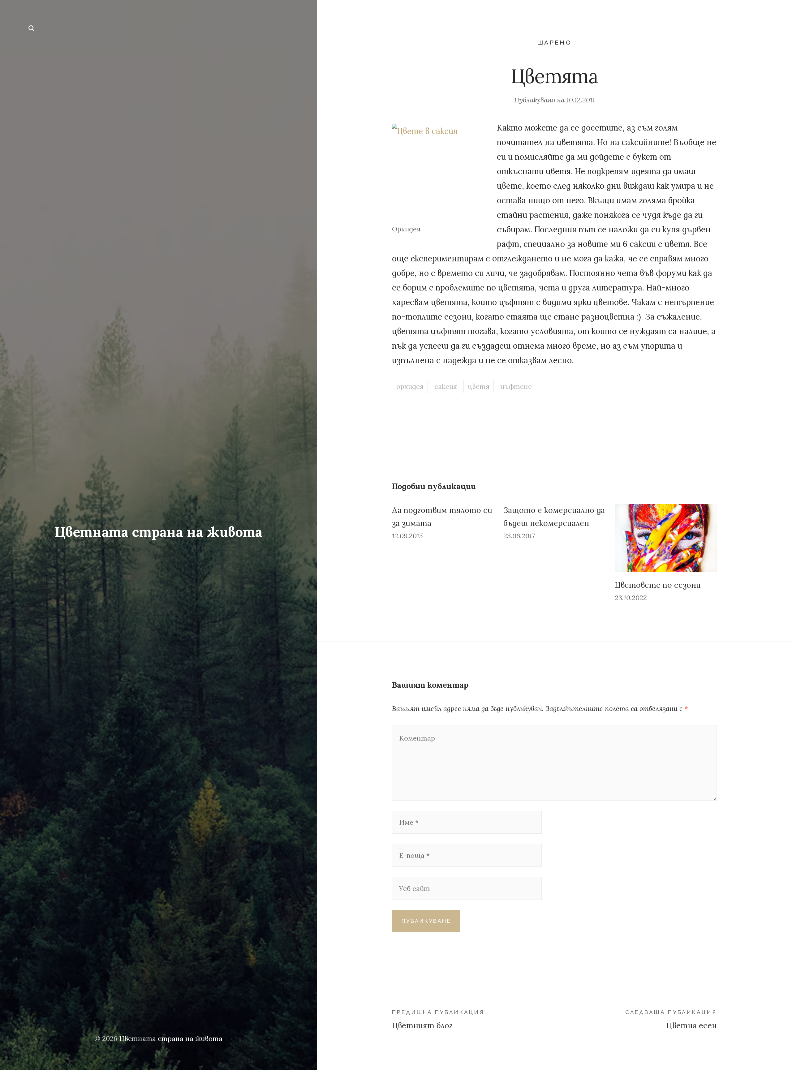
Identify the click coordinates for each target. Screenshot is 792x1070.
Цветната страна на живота (158, 531)
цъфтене (516, 386)
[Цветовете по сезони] (666, 538)
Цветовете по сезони (658, 585)
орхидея (410, 386)
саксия (445, 386)
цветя (478, 386)
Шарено (554, 42)
